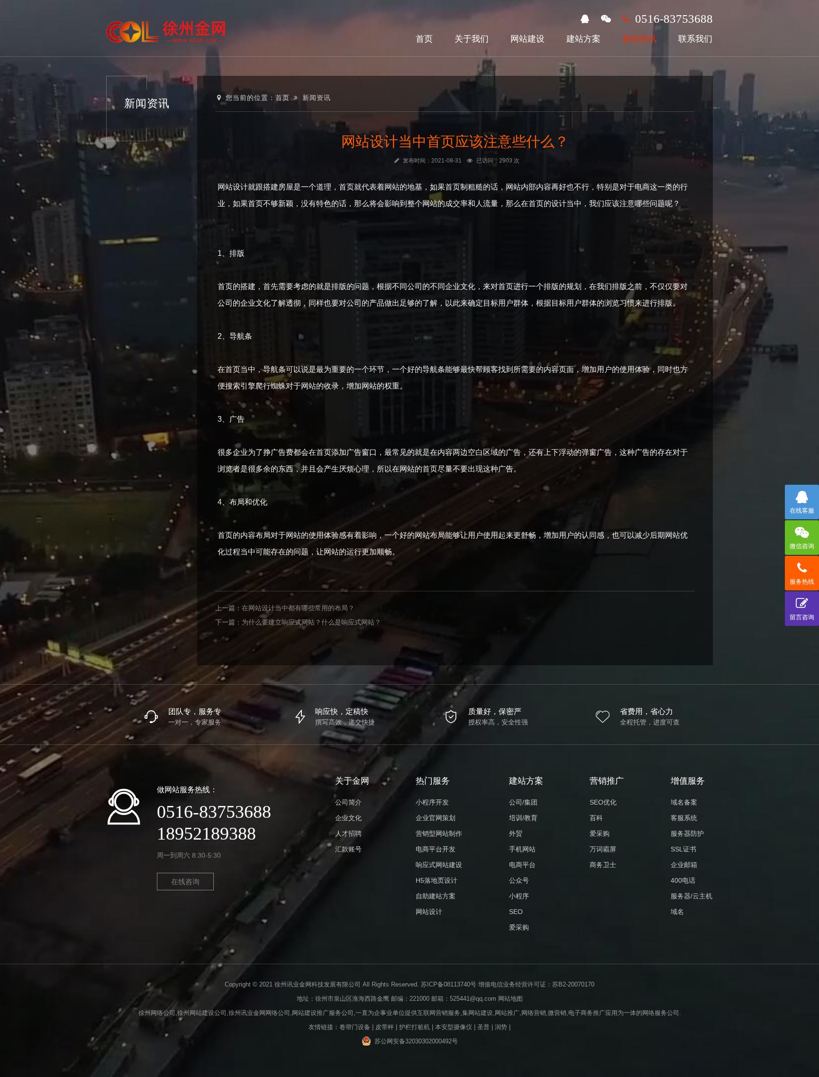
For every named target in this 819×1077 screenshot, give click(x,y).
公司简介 (348, 802)
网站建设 (527, 39)
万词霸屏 (603, 849)
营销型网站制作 (439, 833)
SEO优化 (603, 802)
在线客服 (802, 510)
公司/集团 (523, 802)
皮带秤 (384, 1027)
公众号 (519, 880)
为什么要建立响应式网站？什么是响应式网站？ (311, 622)
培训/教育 (523, 818)
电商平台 (522, 865)
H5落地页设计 (436, 880)
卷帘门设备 (354, 1027)
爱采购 (519, 927)
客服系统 (684, 818)
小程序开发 (432, 802)
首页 (424, 39)
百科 (596, 818)
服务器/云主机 (691, 896)
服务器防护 (687, 833)
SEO (516, 911)
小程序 (519, 896)
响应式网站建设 (439, 865)
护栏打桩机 (414, 1027)
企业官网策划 (435, 818)
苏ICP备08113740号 (448, 984)
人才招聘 (348, 833)
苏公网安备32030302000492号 (416, 1041)
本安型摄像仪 (453, 1027)
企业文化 (348, 818)
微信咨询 (802, 546)
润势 (501, 1027)
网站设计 (429, 911)
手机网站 (522, 849)
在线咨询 (185, 882)
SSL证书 (683, 849)
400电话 (683, 880)
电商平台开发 (435, 849)
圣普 (483, 1027)
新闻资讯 (639, 39)
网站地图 (510, 998)
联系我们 (695, 39)
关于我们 (472, 39)
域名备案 (684, 802)
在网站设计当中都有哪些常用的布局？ (298, 608)
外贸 (515, 833)
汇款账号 (348, 849)
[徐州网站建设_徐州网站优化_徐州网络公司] (167, 30)
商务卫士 (603, 865)
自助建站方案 (435, 896)
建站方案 (583, 39)
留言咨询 (802, 617)
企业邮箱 (684, 865)
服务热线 (802, 581)
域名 (677, 911)
